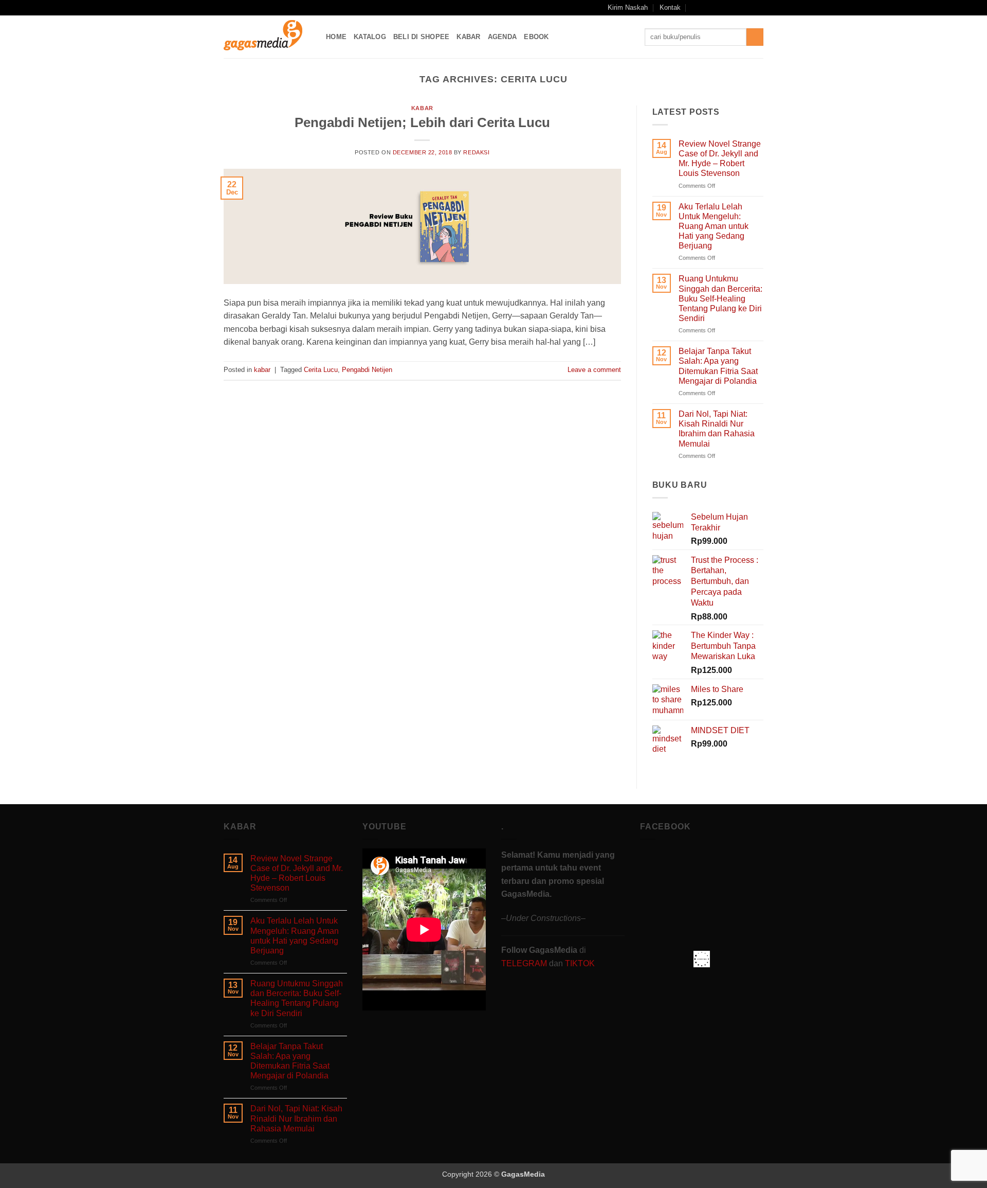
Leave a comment (594, 370)
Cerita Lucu (321, 370)
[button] (695, 7)
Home (336, 37)
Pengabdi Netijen (367, 370)
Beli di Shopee (421, 37)
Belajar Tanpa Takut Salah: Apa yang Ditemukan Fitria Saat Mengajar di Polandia (718, 366)
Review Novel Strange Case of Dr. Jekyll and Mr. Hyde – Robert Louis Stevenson (720, 158)
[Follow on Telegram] (758, 7)
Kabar (468, 37)
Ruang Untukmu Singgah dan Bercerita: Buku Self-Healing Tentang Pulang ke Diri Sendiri (720, 298)
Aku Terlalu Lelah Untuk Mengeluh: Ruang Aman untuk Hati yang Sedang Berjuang (713, 226)
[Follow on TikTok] (729, 7)
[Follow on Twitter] (739, 7)
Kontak (670, 7)
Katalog (370, 37)
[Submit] (754, 37)
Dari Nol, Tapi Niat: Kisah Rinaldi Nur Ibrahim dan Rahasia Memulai (717, 429)
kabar (422, 108)
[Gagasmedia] (267, 37)
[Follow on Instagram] (719, 7)
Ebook (536, 37)
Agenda (502, 37)
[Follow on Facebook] (709, 7)
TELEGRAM (525, 963)
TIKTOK (580, 963)
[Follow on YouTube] (748, 7)
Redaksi (476, 152)
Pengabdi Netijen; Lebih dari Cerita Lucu (422, 122)
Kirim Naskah (628, 7)
